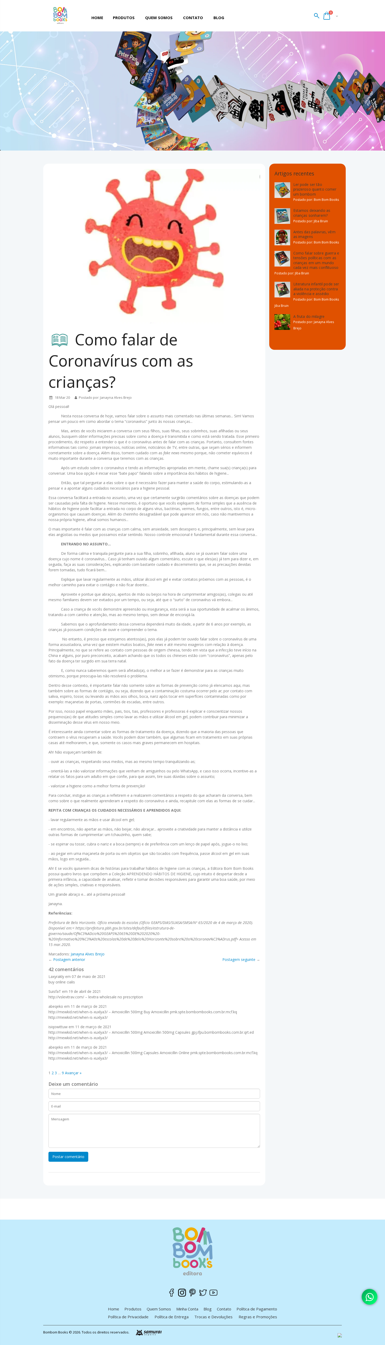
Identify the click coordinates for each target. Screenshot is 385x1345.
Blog (208, 1308)
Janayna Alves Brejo (87, 953)
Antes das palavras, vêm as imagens (314, 234)
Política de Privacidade (128, 1316)
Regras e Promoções (258, 1316)
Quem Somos (159, 1308)
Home (113, 1308)
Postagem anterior (69, 959)
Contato (224, 1308)
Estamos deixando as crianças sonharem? (312, 213)
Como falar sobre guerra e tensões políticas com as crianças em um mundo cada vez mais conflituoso (316, 260)
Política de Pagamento (256, 1308)
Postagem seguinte (238, 959)
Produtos (132, 1308)
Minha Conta (187, 1308)
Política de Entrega (172, 1316)
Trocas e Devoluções (213, 1316)
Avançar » (73, 1072)
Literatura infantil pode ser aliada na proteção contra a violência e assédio (316, 288)
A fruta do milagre (309, 316)
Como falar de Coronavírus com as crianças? (120, 360)
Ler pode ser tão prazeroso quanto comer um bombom (315, 189)
